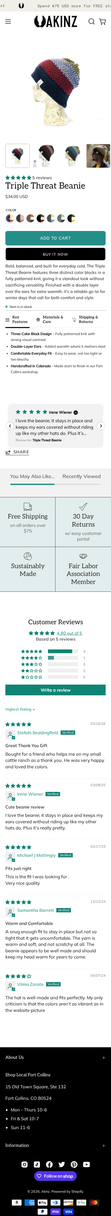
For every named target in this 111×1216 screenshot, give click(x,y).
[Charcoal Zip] (51, 218)
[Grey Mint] (61, 218)
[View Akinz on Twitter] (62, 1164)
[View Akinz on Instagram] (24, 1164)
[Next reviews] (101, 426)
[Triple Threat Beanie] (17, 156)
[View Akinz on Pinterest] (74, 1164)
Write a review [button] (56, 690)
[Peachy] (20, 218)
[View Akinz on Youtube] (86, 1164)
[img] (18, 724)
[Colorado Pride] (10, 218)
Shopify (77, 1191)
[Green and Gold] (71, 218)
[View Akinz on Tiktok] (37, 1164)
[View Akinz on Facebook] (49, 1164)
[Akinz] (55, 22)
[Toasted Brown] (30, 218)
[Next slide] (99, 392)
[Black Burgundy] (41, 218)
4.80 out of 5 (69, 633)
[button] (91, 21)
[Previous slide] (11, 392)
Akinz (45, 1191)
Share (21, 451)
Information (17, 1145)
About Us (14, 1057)
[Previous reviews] (9, 426)
